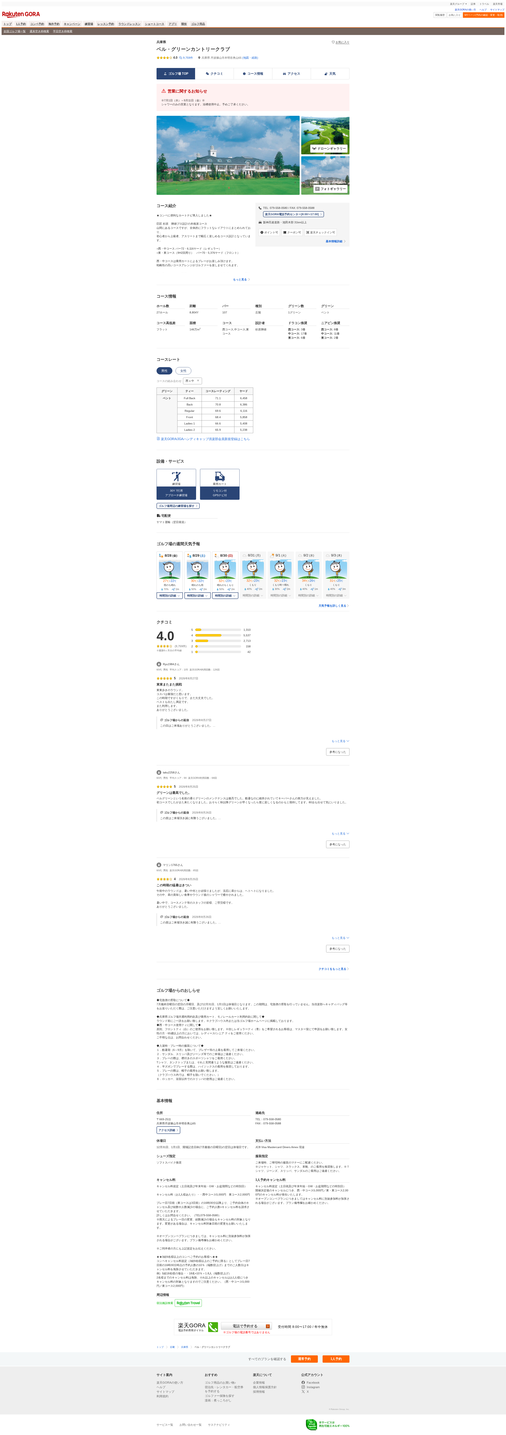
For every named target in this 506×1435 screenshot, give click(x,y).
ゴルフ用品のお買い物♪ (220, 1382)
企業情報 (259, 1382)
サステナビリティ (219, 1424)
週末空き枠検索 (39, 31)
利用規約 (162, 1396)
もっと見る (240, 279)
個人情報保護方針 (265, 1387)
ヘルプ (483, 9)
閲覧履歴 (440, 15)
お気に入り (455, 15)
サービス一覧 (165, 1424)
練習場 (89, 23)
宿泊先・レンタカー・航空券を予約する (224, 1389)
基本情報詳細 (334, 241)
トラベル (484, 4)
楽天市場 (497, 4)
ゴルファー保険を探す (219, 1395)
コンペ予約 (37, 23)
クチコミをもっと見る (332, 968)
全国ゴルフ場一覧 (15, 31)
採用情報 (259, 1391)
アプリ (173, 23)
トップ (7, 23)
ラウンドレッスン (129, 23)
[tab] (164, 370)
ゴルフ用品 (198, 23)
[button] (192, 381)
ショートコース (154, 23)
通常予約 (304, 1359)
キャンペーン (72, 23)
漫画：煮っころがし (218, 1400)
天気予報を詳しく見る (332, 605)
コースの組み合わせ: (169, 381)
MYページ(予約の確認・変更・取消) (483, 15)
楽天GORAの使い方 (465, 9)
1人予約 (21, 23)
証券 (473, 4)
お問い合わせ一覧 (190, 1424)
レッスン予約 (105, 23)
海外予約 (53, 23)
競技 (184, 23)
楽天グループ (457, 4)
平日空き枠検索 (62, 31)
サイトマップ (497, 9)
